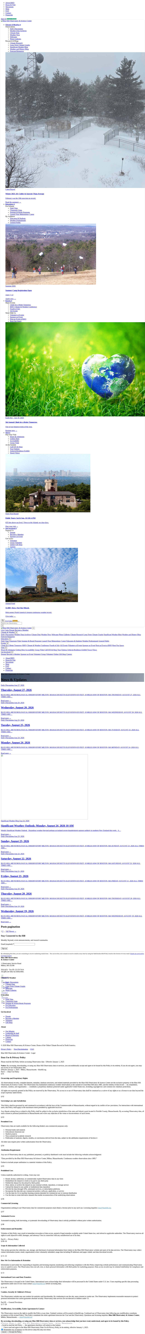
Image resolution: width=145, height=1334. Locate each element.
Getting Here (14, 439)
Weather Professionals (18, 220)
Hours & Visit (10, 5)
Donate (12, 532)
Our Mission (9, 1031)
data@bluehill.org (104, 1208)
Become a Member (11, 19)
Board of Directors (12, 1035)
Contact (8, 13)
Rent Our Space (15, 321)
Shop (7, 9)
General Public (15, 222)
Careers (12, 547)
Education (10, 204)
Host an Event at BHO (18, 319)
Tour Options (14, 449)
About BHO (9, 3)
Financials (9, 15)
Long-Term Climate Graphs (20, 45)
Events (8, 301)
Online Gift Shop (16, 545)
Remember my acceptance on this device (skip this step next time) (27, 1330)
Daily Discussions (16, 29)
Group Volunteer (16, 543)
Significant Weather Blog (19, 47)
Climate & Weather (13, 25)
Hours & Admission (17, 437)
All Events (14, 311)
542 (7, 931)
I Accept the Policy (15, 1332)
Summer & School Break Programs (18, 1003)
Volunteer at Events (17, 315)
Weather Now (15, 35)
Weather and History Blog (19, 49)
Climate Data (14, 33)
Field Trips (14, 208)
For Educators (10, 1005)
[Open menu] (18, 621)
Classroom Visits (16, 210)
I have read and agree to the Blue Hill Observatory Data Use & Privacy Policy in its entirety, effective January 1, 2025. (46, 1327)
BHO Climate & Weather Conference (23, 307)
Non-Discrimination (21, 1049)
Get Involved (11, 528)
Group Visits (14, 443)
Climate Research (16, 43)
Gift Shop (8, 1022)
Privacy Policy (6, 1049)
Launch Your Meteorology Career (22, 214)
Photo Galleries (15, 39)
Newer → (12, 931)
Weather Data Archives (18, 31)
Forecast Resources (17, 51)
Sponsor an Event (16, 317)
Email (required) (7, 944)
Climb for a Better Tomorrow (20, 305)
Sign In (3, 19)
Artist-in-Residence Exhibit (19, 451)
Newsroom (9, 7)
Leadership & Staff (12, 1033)
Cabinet (8, 1037)
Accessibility (14, 441)
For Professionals (11, 1007)
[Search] (3, 620)
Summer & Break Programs (20, 212)
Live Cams (8, 621)
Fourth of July (15, 309)
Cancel (4, 1332)
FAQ (7, 11)
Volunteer (13, 541)
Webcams (13, 37)
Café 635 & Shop (16, 447)
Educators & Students (17, 218)
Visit (7, 433)
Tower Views (15, 453)
